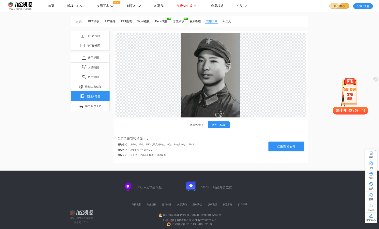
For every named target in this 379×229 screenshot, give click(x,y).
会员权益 (217, 6)
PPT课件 (110, 21)
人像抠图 (93, 67)
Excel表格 (161, 21)
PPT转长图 (93, 45)
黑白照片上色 (93, 106)
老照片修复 (93, 96)
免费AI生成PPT (187, 6)
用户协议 (197, 204)
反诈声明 (243, 204)
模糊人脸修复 (93, 86)
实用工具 (103, 6)
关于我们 (182, 204)
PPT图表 (126, 21)
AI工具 (227, 21)
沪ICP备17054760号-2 (204, 220)
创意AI (132, 6)
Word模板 (143, 21)
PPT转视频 (93, 36)
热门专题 (167, 204)
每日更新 (136, 204)
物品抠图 (93, 77)
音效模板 (178, 21)
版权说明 (212, 204)
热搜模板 (151, 204)
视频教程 (195, 21)
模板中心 (73, 6)
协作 (239, 6)
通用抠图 (93, 57)
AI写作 (159, 6)
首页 (51, 6)
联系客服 (227, 204)
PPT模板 (93, 21)
